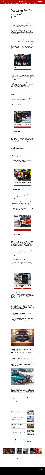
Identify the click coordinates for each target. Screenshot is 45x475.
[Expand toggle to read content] (33, 352)
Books (20, 3)
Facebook (34, 3)
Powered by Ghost (40, 469)
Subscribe (40, 1)
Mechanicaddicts (4, 469)
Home (5, 3)
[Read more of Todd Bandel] (11, 17)
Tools (14, 3)
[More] (39, 3)
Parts (11, 3)
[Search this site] (3, 1)
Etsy (31, 3)
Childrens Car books (24, 3)
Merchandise (17, 3)
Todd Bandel (14, 16)
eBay (29, 3)
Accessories (8, 3)
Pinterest (36, 3)
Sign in (37, 1)
